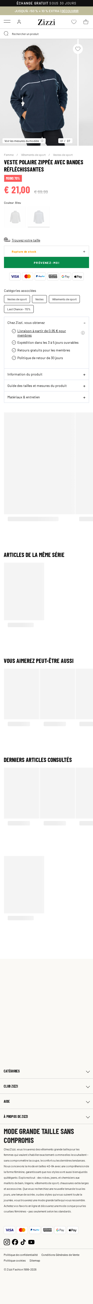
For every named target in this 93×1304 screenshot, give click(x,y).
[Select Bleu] (39, 217)
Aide (7, 1101)
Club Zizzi (11, 1086)
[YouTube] (31, 1241)
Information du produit (24, 374)
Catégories (12, 1071)
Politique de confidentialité (21, 1255)
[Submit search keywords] (6, 33)
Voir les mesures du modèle (21, 141)
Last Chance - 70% (19, 309)
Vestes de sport (63, 155)
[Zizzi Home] (46, 21)
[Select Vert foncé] (15, 217)
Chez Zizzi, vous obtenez (26, 322)
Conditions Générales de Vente (60, 1255)
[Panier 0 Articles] (86, 22)
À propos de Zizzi (16, 1116)
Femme (9, 155)
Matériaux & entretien (23, 397)
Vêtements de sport (33, 155)
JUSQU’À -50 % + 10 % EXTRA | (47, 11)
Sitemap (35, 1260)
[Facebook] (15, 1241)
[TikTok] (23, 1241)
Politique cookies (15, 1260)
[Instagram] (7, 1241)
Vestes (39, 299)
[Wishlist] (78, 49)
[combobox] (46, 34)
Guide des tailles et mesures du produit (37, 385)
